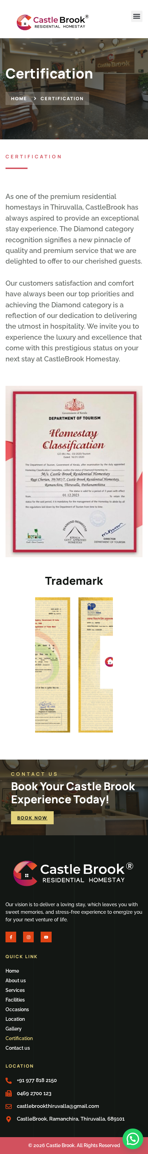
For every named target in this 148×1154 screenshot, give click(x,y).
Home (12, 971)
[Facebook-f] (11, 937)
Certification (19, 1038)
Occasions (17, 1009)
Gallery (14, 1028)
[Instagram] (28, 937)
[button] (136, 16)
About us (16, 980)
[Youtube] (46, 937)
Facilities (15, 1000)
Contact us (18, 1048)
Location (15, 1019)
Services (15, 990)
